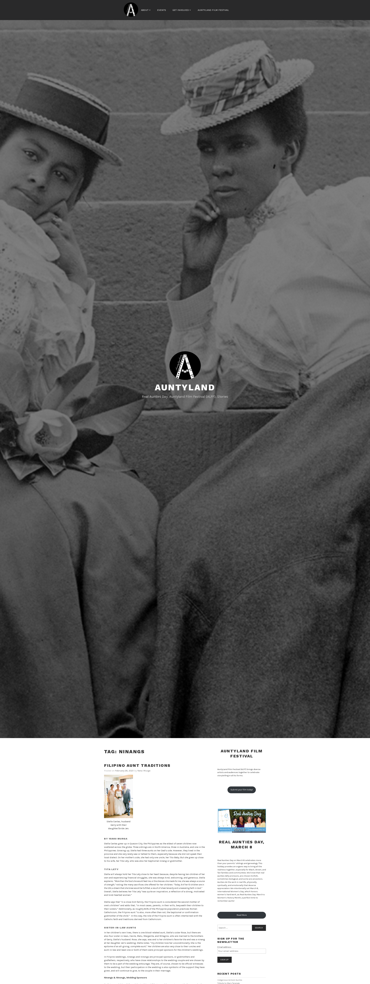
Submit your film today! (242, 789)
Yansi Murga (143, 770)
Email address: (224, 947)
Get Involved (181, 10)
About (144, 10)
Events (161, 10)
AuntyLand (185, 387)
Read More (242, 915)
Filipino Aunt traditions (137, 765)
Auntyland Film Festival (213, 10)
